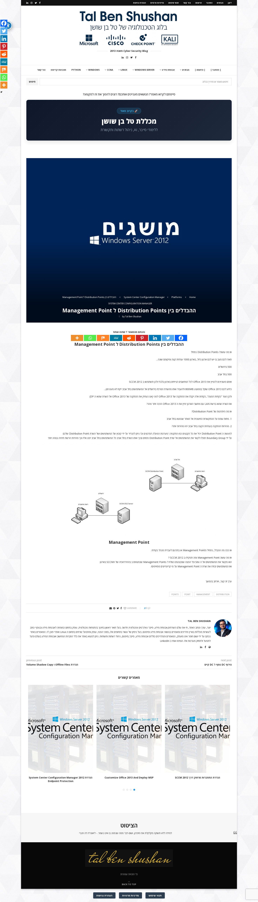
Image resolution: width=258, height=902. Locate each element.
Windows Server (144, 69)
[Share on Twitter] (118, 608)
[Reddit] (129, 338)
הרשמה (198, 2)
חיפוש (32, 81)
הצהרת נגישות (139, 2)
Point (187, 594)
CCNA (110, 69)
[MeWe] (116, 338)
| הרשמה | (200, 69)
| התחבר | (215, 69)
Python (76, 69)
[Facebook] (39, 3)
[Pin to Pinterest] (114, 608)
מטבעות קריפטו (58, 69)
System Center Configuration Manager (144, 297)
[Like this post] (125, 608)
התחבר (209, 2)
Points (174, 594)
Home (192, 297)
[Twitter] (36, 3)
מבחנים (220, 2)
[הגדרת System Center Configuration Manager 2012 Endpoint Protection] (60, 729)
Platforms (176, 297)
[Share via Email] (110, 608)
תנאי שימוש (173, 2)
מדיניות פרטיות (157, 2)
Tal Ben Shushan (133, 316)
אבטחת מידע (168, 69)
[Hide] (1, 92)
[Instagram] (31, 3)
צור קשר (187, 2)
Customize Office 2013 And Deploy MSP (129, 777)
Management (203, 594)
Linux (124, 69)
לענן (230, 2)
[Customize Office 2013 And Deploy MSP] (129, 729)
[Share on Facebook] (121, 608)
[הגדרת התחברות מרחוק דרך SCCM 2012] (197, 729)
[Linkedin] (27, 3)
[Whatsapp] (90, 338)
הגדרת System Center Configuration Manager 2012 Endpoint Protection (60, 779)
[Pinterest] (142, 338)
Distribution (222, 594)
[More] (77, 338)
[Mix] (103, 338)
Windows (94, 69)
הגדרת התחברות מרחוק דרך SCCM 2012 (197, 777)
